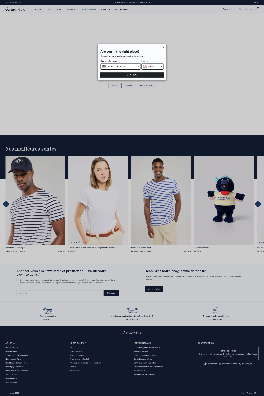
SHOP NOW (132, 75)
